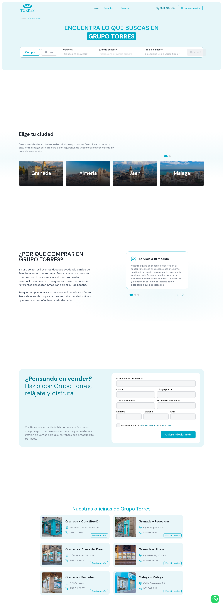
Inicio (96, 8)
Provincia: (68, 50)
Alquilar (49, 52)
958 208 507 (168, 8)
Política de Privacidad (149, 425)
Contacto (125, 8)
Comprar (31, 52)
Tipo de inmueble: (153, 50)
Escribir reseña (99, 535)
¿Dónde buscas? (108, 50)
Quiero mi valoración (178, 434)
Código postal (164, 390)
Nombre (120, 412)
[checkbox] (118, 425)
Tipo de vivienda (125, 401)
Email (173, 412)
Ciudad (120, 390)
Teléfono (148, 412)
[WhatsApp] (215, 599)
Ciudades (108, 8)
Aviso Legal (166, 425)
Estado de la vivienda (168, 401)
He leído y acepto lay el (146, 425)
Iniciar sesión (192, 8)
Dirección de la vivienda (129, 378)
